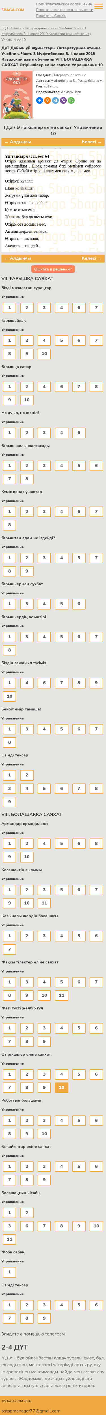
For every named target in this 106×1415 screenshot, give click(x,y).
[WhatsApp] (71, 100)
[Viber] (63, 100)
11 (44, 903)
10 (44, 354)
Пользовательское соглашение (64, 4)
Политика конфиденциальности (64, 10)
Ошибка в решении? (53, 269)
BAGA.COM (11, 10)
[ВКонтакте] (39, 100)
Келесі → (92, 142)
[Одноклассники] (47, 100)
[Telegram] (55, 100)
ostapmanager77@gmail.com (30, 1411)
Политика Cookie (51, 16)
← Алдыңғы (17, 142)
